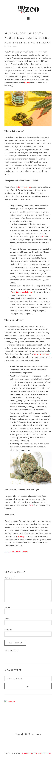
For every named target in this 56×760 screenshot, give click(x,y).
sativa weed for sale (42, 354)
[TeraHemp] (9, 701)
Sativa (27, 83)
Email (6, 618)
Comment (9, 578)
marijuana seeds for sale (23, 292)
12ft (42, 236)
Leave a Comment (12, 552)
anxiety (21, 536)
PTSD (32, 505)
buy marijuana (24, 187)
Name (7, 607)
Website (8, 630)
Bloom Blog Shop (43, 753)
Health (25, 552)
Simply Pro (27, 753)
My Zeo (28, 9)
